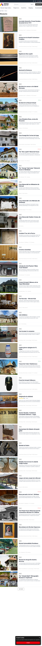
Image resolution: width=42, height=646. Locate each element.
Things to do (16, 7)
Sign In (32, 4)
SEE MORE (21, 589)
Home (2, 10)
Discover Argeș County (6, 7)
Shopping (31, 7)
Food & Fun (23, 7)
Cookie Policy (37, 639)
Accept (28, 642)
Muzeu (20, 51)
